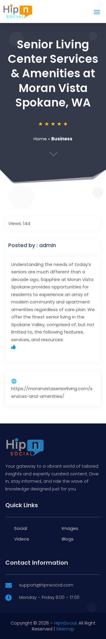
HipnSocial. (65, 623)
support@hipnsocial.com (46, 585)
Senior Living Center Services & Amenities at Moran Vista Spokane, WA (53, 74)
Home (40, 139)
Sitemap (65, 629)
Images (70, 528)
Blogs (68, 539)
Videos (21, 539)
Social (20, 528)
